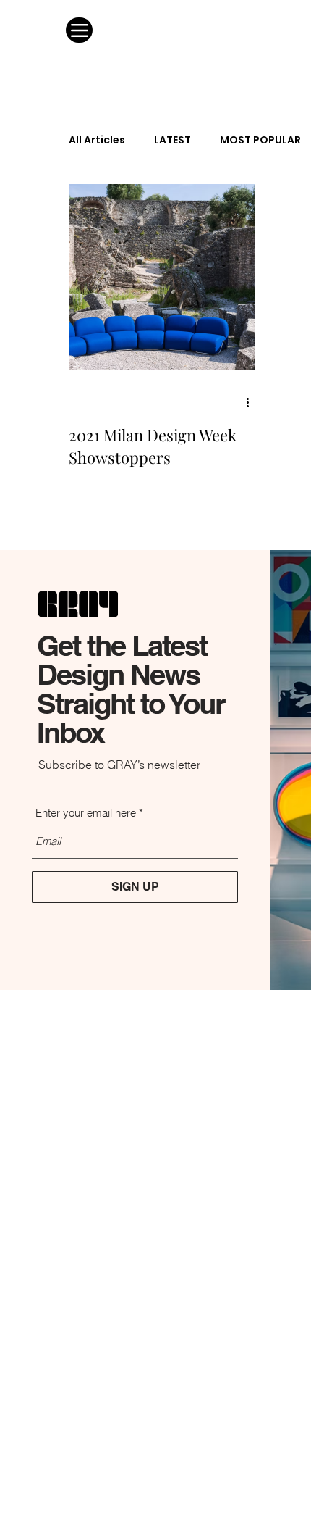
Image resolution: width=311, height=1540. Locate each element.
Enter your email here (85, 812)
